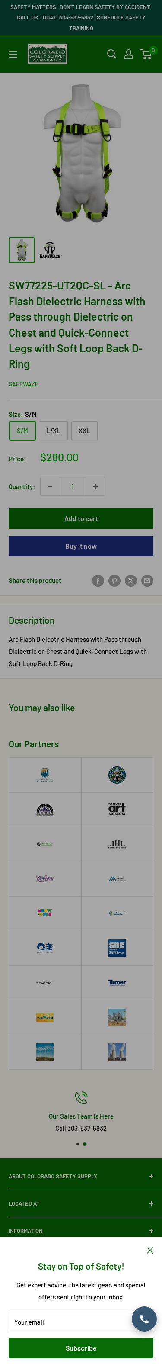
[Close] (150, 1250)
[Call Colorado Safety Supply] (144, 1319)
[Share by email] (147, 580)
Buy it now (81, 546)
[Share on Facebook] (98, 580)
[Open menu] (13, 54)
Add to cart (81, 518)
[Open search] (112, 54)
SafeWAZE (23, 384)
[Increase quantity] (95, 486)
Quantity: (22, 486)
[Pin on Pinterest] (114, 580)
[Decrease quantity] (50, 486)
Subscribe (81, 1348)
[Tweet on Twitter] (131, 580)
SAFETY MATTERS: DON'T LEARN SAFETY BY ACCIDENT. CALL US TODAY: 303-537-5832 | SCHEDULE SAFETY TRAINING (81, 17)
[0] (146, 54)
